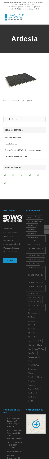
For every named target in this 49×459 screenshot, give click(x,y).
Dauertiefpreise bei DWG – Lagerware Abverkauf (23, 150)
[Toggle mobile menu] (45, 17)
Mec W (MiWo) (39, 349)
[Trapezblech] (7, 177)
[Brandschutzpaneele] (41, 177)
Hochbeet (31, 317)
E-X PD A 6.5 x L (33, 294)
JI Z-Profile (31, 329)
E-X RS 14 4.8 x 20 (34, 302)
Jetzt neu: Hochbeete (13, 138)
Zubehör (31, 401)
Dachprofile (32, 233)
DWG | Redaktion (11, 101)
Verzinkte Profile (33, 389)
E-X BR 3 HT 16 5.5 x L (35, 269)
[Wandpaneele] (24, 177)
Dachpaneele (32, 225)
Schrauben (31, 373)
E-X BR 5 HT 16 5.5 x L (35, 276)
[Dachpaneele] (16, 177)
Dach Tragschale (34, 244)
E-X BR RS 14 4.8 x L (35, 282)
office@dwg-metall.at (14, 451)
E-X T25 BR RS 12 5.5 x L (36, 307)
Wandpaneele (32, 393)
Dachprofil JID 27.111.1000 (33, 238)
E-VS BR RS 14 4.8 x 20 (35, 250)
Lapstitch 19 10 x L (34, 341)
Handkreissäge (33, 313)
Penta (30, 361)
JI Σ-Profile (31, 333)
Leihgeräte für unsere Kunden (16, 156)
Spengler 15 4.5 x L (35, 377)
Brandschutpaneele (35, 221)
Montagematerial (34, 357)
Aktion (30, 217)
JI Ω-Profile (32, 337)
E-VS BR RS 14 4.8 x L (36, 256)
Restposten (32, 369)
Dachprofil (31, 229)
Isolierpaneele (33, 321)
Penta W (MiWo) (33, 365)
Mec (29, 349)
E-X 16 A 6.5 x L (33, 264)
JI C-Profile (32, 325)
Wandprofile (32, 397)
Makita (39, 345)
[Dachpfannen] (32, 177)
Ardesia (37, 217)
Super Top (31, 381)
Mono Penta (32, 353)
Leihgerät (31, 345)
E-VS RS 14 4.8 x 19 (35, 260)
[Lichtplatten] (7, 186)
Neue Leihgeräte (11, 144)
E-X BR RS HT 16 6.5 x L (36, 288)
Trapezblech (32, 385)
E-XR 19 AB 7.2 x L (34, 298)
